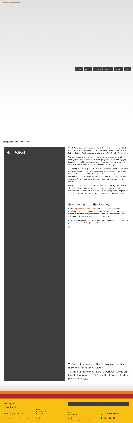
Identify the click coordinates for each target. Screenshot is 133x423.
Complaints (27, 418)
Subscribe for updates (112, 413)
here (71, 367)
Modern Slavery (8, 420)
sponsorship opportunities (85, 209)
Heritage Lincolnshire (10, 142)
